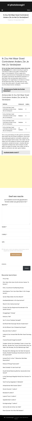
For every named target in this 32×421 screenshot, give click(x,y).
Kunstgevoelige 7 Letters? (10, 403)
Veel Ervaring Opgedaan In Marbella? (13, 382)
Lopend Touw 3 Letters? (9, 396)
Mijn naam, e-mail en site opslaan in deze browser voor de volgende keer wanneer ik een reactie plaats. (16, 250)
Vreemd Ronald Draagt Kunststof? (12, 340)
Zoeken (4, 264)
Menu (28, 10)
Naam (4, 227)
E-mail (4, 234)
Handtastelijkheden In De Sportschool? (13, 300)
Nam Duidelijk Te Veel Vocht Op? (12, 367)
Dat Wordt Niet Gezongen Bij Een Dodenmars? (15, 323)
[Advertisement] (16, 40)
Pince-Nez (6, 278)
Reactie (5, 205)
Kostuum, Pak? (7, 316)
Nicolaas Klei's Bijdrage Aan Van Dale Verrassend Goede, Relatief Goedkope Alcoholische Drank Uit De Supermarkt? (16, 352)
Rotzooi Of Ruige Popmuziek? (11, 364)
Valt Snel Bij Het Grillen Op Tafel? (12, 407)
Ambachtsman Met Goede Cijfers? (12, 385)
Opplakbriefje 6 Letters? (9, 400)
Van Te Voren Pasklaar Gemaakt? (12, 320)
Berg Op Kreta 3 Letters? (9, 331)
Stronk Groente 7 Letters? (10, 389)
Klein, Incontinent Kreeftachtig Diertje (13, 287)
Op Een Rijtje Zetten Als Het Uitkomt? (13, 297)
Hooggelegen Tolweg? (9, 313)
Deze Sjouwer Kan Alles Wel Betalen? (13, 410)
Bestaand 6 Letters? (8, 392)
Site (3, 242)
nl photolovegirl (16, 4)
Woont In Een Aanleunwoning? (11, 304)
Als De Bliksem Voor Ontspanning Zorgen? (14, 327)
